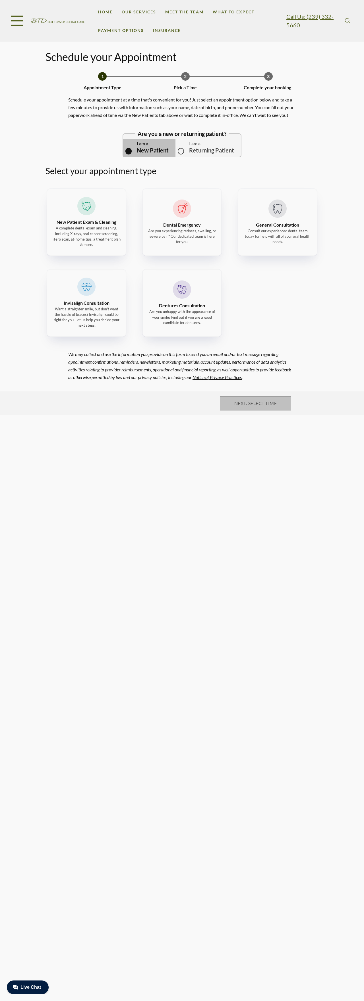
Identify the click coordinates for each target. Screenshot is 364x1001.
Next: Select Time (255, 403)
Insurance (167, 30)
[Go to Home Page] (57, 21)
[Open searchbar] (347, 21)
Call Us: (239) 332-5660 (310, 21)
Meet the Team (184, 11)
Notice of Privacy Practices (217, 377)
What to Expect (234, 11)
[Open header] (17, 21)
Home (105, 11)
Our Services (139, 11)
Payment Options (121, 30)
